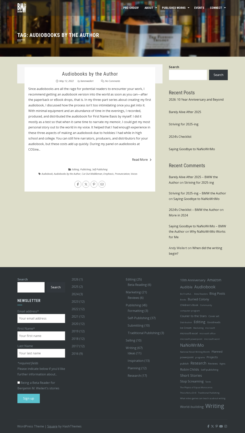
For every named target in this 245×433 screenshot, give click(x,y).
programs (200, 357)
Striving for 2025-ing (183, 124)
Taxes (208, 381)
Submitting (136, 325)
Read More (140, 159)
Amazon (214, 279)
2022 (75, 309)
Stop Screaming (192, 381)
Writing (131, 348)
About (149, 8)
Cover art (213, 316)
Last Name (25, 346)
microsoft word (212, 339)
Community (206, 305)
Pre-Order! (131, 8)
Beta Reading (137, 285)
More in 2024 (178, 215)
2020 (75, 324)
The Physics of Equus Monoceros (196, 387)
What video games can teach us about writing (202, 398)
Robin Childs (189, 369)
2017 (75, 346)
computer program (190, 310)
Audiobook (47, 173)
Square (52, 426)
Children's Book (189, 305)
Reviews (133, 298)
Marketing (133, 292)
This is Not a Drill (188, 392)
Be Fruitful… (186, 294)
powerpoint (187, 357)
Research (134, 375)
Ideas (131, 353)
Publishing (85, 169)
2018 (75, 339)
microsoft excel (189, 333)
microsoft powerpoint (191, 339)
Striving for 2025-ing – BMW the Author (197, 193)
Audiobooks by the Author (90, 74)
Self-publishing (209, 369)
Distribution (186, 322)
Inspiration (136, 361)
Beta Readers (201, 294)
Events (199, 8)
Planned (217, 351)
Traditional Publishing (144, 333)
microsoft (210, 328)
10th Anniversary (192, 280)
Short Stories (191, 375)
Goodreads (213, 322)
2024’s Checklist (180, 137)
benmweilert (87, 81)
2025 (75, 287)
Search (174, 67)
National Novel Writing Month (195, 352)
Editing (75, 169)
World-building (192, 406)
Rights (222, 363)
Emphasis (108, 173)
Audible (186, 287)
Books (183, 299)
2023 (75, 301)
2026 (75, 279)
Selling (130, 340)
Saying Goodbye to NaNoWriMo (192, 149)
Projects (212, 357)
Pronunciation (122, 173)
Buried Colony (198, 299)
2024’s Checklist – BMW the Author (194, 210)
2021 (75, 316)
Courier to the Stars (193, 316)
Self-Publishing (100, 169)
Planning (134, 368)
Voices (134, 173)
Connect (216, 8)
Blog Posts (217, 293)
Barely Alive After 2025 (185, 112)
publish (184, 363)
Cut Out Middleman (92, 173)
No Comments (112, 81)
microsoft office (207, 333)
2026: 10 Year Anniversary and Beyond (196, 99)
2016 (75, 353)
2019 (75, 331)
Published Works (174, 8)
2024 (75, 294)
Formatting (136, 311)
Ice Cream (186, 327)
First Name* (26, 328)
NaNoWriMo (192, 345)
